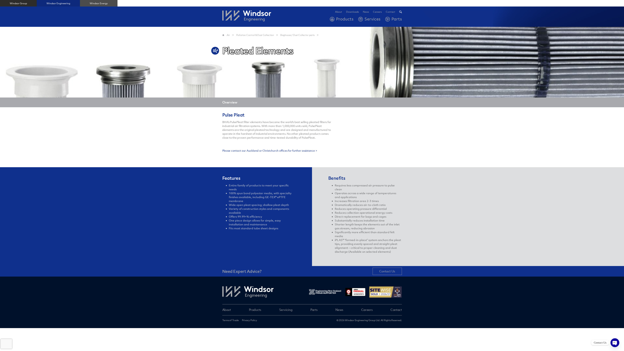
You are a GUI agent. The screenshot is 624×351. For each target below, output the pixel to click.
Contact (390, 12)
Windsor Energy (99, 3)
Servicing (285, 310)
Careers (366, 310)
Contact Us (387, 271)
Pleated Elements (330, 35)
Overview (229, 102)
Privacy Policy (249, 320)
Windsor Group (18, 3)
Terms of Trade (230, 320)
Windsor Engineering (58, 3)
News (366, 12)
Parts (313, 310)
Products (255, 310)
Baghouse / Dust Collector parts (297, 35)
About (338, 12)
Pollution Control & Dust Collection (255, 35)
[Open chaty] (615, 342)
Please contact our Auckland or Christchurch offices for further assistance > (269, 150)
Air (228, 35)
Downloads (352, 12)
